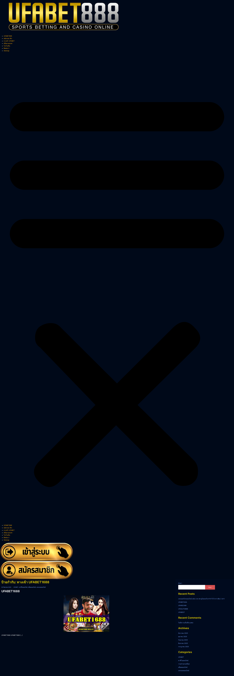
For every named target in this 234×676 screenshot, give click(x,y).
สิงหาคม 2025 (183, 643)
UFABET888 (8, 36)
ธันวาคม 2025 (183, 633)
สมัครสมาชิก (8, 38)
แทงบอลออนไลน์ (41, 587)
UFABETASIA (182, 602)
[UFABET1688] (86, 613)
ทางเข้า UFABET (9, 41)
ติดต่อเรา (6, 48)
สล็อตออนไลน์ (32, 587)
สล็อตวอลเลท (8, 43)
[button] (117, 288)
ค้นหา (180, 583)
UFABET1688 (10, 591)
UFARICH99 (182, 605)
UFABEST (181, 612)
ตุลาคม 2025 (182, 636)
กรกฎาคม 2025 (183, 646)
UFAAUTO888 (183, 609)
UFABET (16, 587)
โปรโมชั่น (7, 46)
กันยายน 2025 (183, 640)
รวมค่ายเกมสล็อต (184, 664)
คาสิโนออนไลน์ (23, 587)
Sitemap (6, 51)
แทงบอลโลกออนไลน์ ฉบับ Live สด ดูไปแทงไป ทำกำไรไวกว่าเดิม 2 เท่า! (201, 599)
